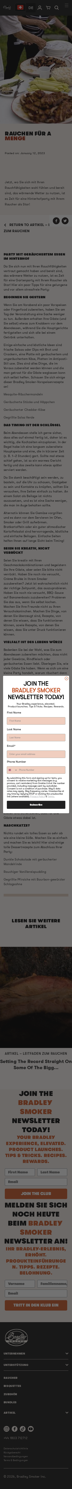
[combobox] (12, 770)
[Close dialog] (66, 678)
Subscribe (36, 804)
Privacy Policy (37, 796)
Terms (51, 796)
